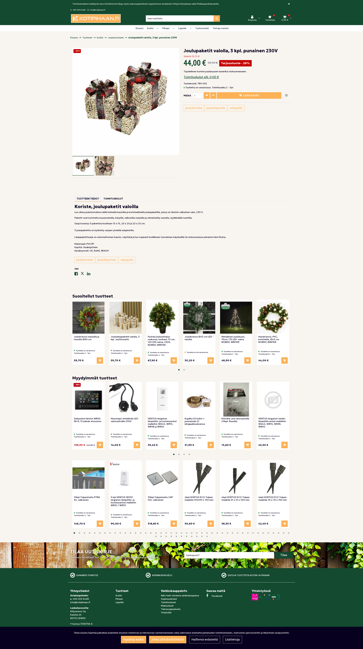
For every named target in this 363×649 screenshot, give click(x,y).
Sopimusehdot (169, 598)
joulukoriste (193, 108)
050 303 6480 (79, 10)
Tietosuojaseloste (171, 609)
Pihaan (119, 598)
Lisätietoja (232, 639)
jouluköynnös (215, 108)
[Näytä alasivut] (157, 28)
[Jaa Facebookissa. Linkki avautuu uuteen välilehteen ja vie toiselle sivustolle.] (77, 274)
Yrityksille (166, 612)
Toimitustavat (168, 602)
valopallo (236, 108)
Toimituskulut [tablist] (113, 198)
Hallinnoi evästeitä (204, 639)
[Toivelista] (286, 95)
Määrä (187, 95)
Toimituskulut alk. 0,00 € (201, 77)
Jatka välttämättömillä (167, 639)
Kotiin (119, 595)
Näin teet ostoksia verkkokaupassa (180, 595)
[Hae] (217, 18)
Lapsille (120, 602)
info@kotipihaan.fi (97, 10)
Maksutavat (167, 605)
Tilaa (283, 555)
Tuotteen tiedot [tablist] (88, 198)
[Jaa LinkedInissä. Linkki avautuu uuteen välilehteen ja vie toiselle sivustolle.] (90, 274)
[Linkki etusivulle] (96, 18)
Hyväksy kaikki (133, 639)
